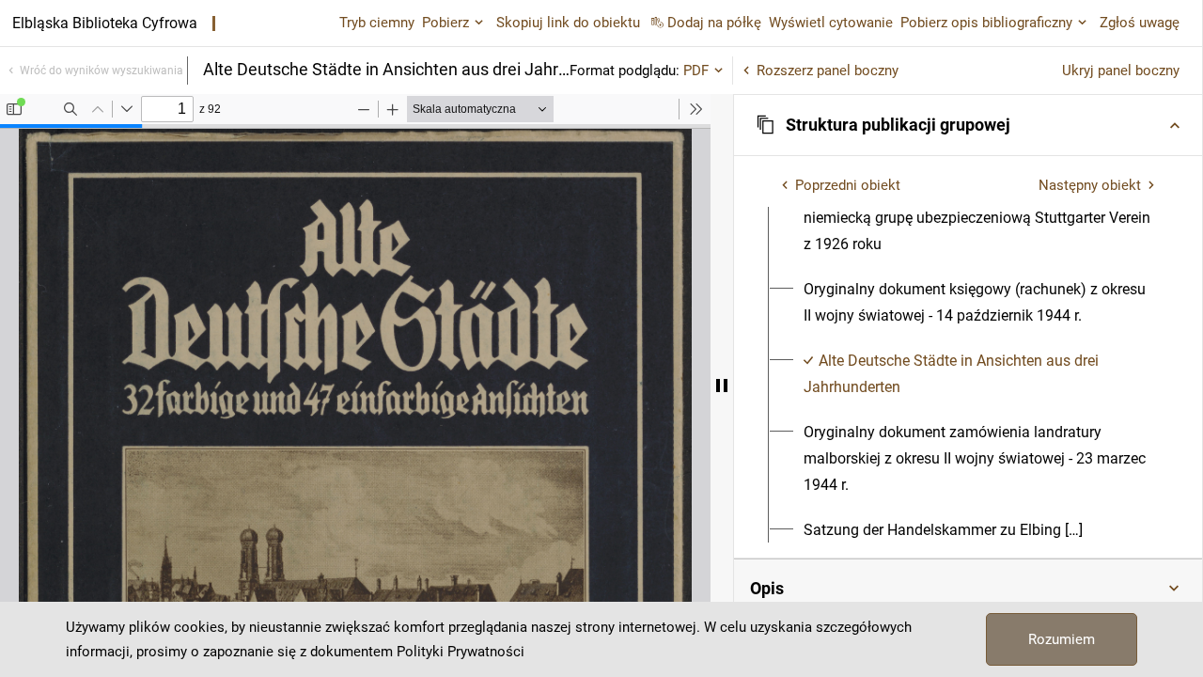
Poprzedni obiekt (847, 185)
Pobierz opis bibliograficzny (986, 22)
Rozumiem (1061, 639)
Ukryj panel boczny (1121, 70)
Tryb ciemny (376, 22)
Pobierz (445, 22)
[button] (968, 125)
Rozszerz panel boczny (827, 70)
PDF (696, 70)
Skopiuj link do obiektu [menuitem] (568, 22)
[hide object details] (722, 385)
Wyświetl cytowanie (831, 22)
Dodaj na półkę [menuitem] (714, 22)
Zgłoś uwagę (1140, 22)
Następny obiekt (1090, 185)
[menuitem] (979, 303)
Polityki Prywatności (460, 651)
